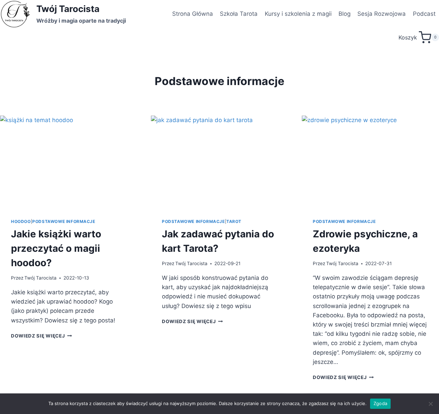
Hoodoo (21, 221)
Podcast (424, 13)
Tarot (233, 221)
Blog (345, 13)
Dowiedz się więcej (41, 336)
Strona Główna (192, 13)
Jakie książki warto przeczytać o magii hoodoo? (56, 248)
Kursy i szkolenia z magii (298, 13)
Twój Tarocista (40, 278)
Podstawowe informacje (63, 221)
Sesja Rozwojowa (381, 13)
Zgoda (380, 403)
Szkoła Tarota (239, 13)
